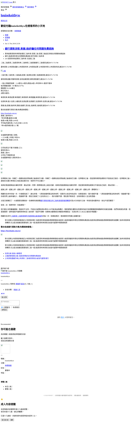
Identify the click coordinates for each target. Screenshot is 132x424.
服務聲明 (85, 395)
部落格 (7, 37)
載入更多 (4, 297)
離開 (12, 420)
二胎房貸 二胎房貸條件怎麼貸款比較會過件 (26, 216)
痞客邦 (18, 284)
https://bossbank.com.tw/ (9, 113)
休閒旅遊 (17, 31)
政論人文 (17, 290)
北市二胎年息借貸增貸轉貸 (60, 201)
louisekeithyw (10, 15)
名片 (6, 40)
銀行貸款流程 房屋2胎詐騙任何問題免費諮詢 (29, 48)
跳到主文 (4, 21)
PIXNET (50, 395)
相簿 (6, 35)
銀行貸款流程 (45, 201)
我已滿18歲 (5, 420)
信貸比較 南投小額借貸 (13, 253)
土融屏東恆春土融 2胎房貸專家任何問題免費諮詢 (23, 256)
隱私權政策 (77, 395)
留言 (22, 284)
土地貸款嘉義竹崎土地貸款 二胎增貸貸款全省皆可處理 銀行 (27, 258)
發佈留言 (4, 310)
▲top (3, 293)
